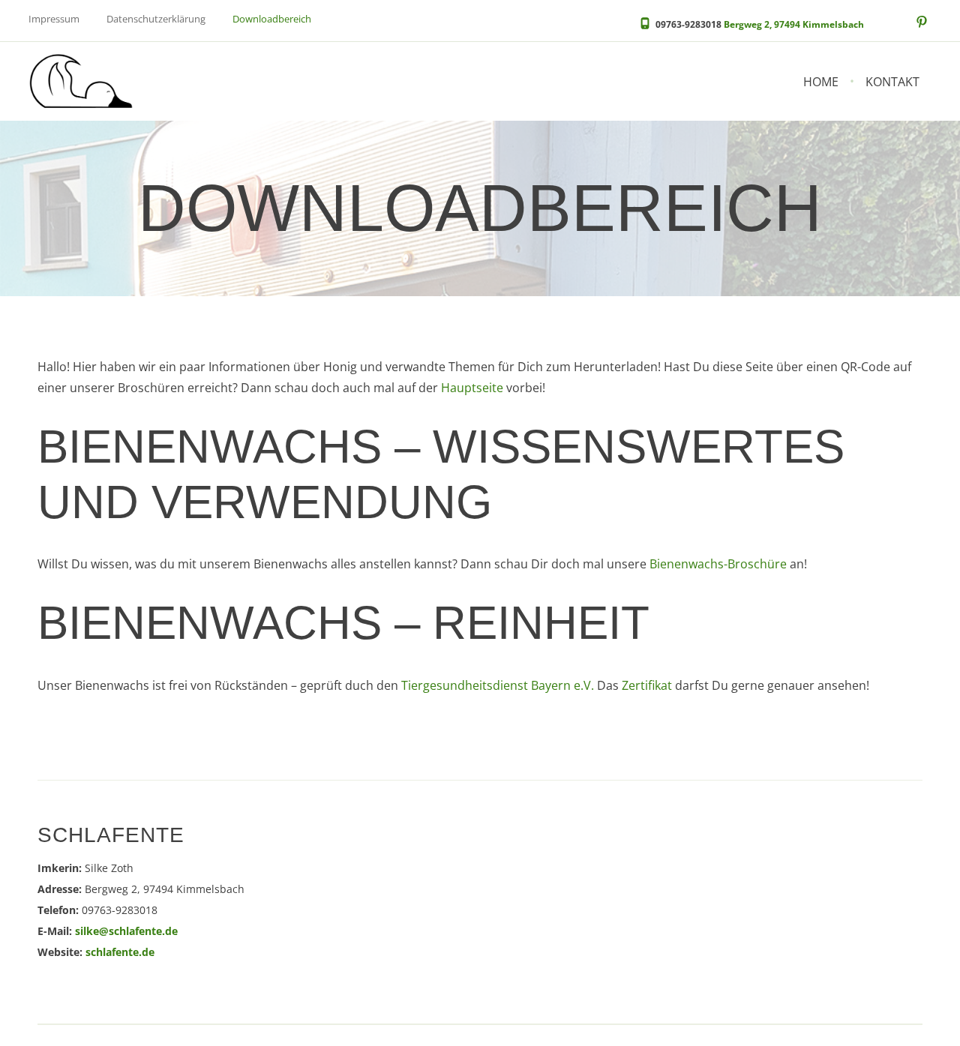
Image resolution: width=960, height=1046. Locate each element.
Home (820, 82)
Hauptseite (472, 387)
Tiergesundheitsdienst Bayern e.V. (497, 685)
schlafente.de (120, 952)
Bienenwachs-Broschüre (718, 564)
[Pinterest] (922, 22)
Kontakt (893, 82)
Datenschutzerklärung (156, 19)
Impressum (54, 19)
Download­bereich (271, 19)
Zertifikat (647, 685)
